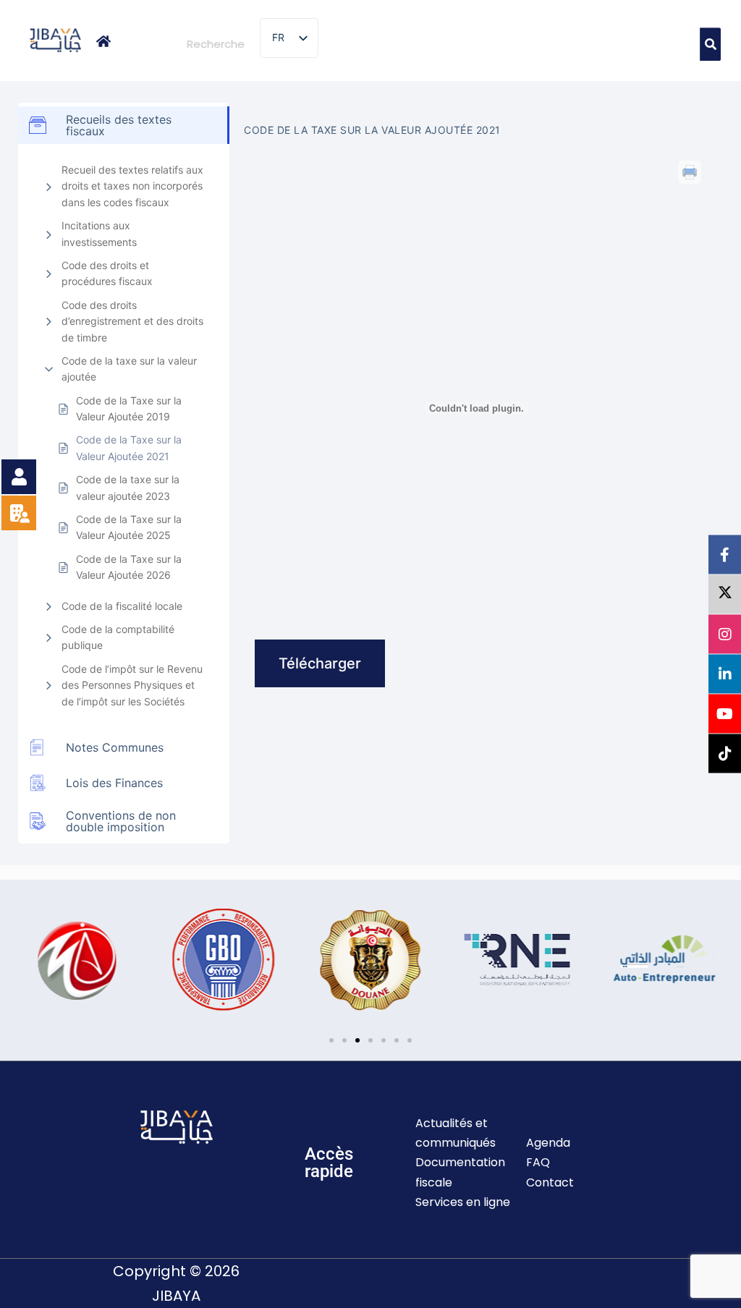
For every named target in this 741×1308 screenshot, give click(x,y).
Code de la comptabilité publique (118, 637)
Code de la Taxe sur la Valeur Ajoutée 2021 (129, 447)
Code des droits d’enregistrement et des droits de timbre (132, 321)
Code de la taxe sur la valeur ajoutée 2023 (127, 487)
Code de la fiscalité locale (122, 606)
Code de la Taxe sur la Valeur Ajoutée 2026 (129, 567)
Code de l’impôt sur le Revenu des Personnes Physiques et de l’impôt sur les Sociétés (132, 685)
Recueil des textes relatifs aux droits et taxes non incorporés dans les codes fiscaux (132, 186)
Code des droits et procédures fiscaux (107, 273)
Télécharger (320, 663)
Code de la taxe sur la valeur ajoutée (129, 368)
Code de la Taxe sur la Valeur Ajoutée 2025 (129, 527)
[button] (21, 959)
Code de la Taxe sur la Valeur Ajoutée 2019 (129, 408)
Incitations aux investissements (99, 233)
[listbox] (289, 38)
